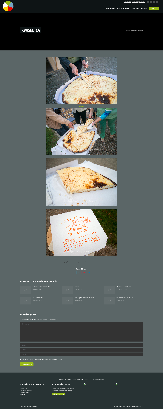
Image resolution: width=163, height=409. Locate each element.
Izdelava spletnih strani (26, 406)
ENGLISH (135, 2)
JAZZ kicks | (94, 379)
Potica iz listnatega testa (41, 287)
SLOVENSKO (127, 2)
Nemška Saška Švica (123, 287)
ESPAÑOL (142, 2)
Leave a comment (96, 262)
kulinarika (69, 262)
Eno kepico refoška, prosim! (84, 298)
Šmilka (77, 287)
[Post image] (25, 290)
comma (35, 406)
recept (81, 106)
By (76, 262)
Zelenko (101, 379)
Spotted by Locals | (66, 379)
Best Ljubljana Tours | (81, 379)
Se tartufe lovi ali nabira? (125, 298)
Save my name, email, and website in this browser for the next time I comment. (43, 359)
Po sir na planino (38, 298)
